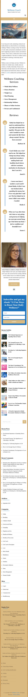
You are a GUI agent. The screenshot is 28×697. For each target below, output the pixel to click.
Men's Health (6, 551)
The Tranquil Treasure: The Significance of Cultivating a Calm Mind (16, 344)
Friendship (5, 527)
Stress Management (7, 572)
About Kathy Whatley (8, 666)
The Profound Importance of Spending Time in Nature (15, 335)
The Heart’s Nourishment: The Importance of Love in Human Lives (17, 366)
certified (8, 72)
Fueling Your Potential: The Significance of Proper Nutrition (14, 484)
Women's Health (6, 575)
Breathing (5, 517)
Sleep (4, 568)
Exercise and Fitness (7, 524)
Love (4, 548)
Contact (4, 676)
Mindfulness (6, 554)
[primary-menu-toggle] (14, 18)
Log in (4, 586)
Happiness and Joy (7, 531)
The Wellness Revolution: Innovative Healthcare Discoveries (17, 373)
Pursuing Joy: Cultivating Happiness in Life (17, 351)
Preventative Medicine (8, 565)
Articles (4, 673)
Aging (4, 514)
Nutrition (5, 561)
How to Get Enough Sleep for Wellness (15, 358)
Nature (4, 558)
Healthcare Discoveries (8, 537)
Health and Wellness (7, 534)
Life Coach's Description (8, 544)
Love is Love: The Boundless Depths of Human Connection (17, 404)
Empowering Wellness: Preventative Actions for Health (17, 396)
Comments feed (6, 592)
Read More (14, 284)
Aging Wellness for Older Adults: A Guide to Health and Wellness (16, 381)
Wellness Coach (14, 10)
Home (4, 663)
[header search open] (25, 15)
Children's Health (7, 520)
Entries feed (5, 589)
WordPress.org (6, 596)
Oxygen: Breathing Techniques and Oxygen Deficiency (17, 389)
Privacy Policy (6, 683)
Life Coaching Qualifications (9, 670)
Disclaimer (5, 680)
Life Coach (5, 541)
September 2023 (6, 503)
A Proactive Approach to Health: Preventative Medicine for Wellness (16, 411)
